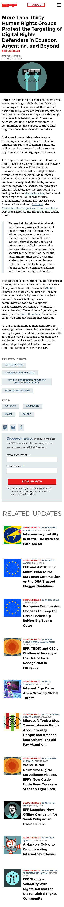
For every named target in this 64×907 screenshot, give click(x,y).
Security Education (17, 390)
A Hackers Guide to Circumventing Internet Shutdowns (40, 849)
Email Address (14, 466)
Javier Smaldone (31, 314)
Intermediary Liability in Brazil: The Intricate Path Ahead (41, 539)
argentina (32, 406)
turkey (26, 414)
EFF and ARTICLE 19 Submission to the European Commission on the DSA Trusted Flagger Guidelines (41, 576)
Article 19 (37, 204)
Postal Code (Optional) (18, 455)
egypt (8, 414)
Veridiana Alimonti (42, 642)
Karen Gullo (52, 600)
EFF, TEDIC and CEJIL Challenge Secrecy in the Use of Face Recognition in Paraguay (40, 658)
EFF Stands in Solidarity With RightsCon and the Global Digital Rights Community (40, 888)
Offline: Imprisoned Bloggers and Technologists (26, 381)
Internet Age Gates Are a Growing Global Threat (40, 693)
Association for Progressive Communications (29, 208)
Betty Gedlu (52, 714)
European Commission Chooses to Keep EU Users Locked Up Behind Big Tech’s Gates (41, 615)
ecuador (10, 406)
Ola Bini (50, 288)
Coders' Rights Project (20, 372)
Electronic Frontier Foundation (10, 5)
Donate (36, 5)
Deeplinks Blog (32, 527)
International (14, 364)
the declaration (34, 193)
